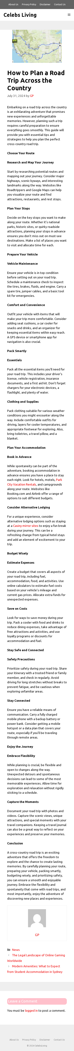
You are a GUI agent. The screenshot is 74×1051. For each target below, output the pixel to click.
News (16, 949)
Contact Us (60, 4)
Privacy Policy (29, 4)
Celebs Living (20, 15)
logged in (31, 1010)
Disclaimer (45, 4)
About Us (13, 4)
